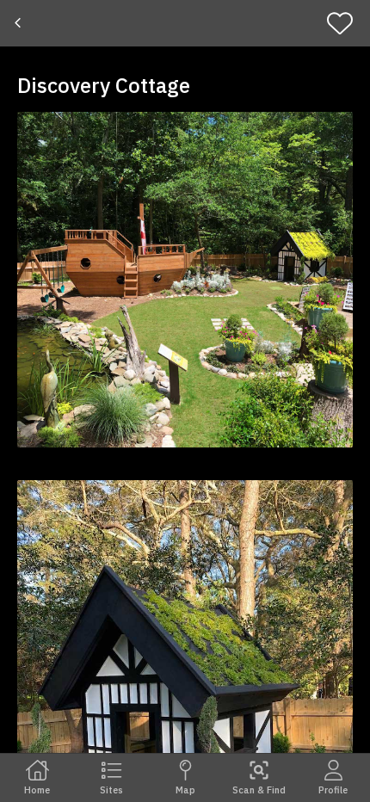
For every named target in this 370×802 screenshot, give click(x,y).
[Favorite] (345, 23)
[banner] (185, 23)
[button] (185, 279)
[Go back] (19, 23)
